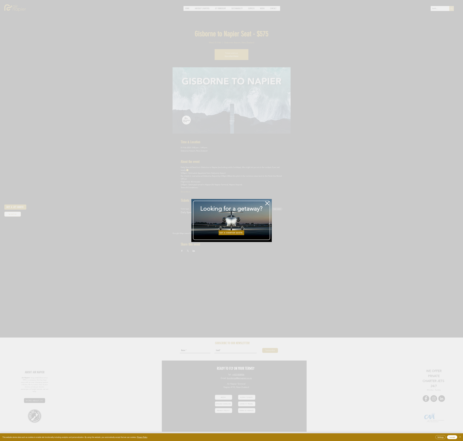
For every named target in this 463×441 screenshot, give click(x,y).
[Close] (460, 437)
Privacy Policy (142, 437)
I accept (452, 437)
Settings (440, 437)
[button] (267, 203)
